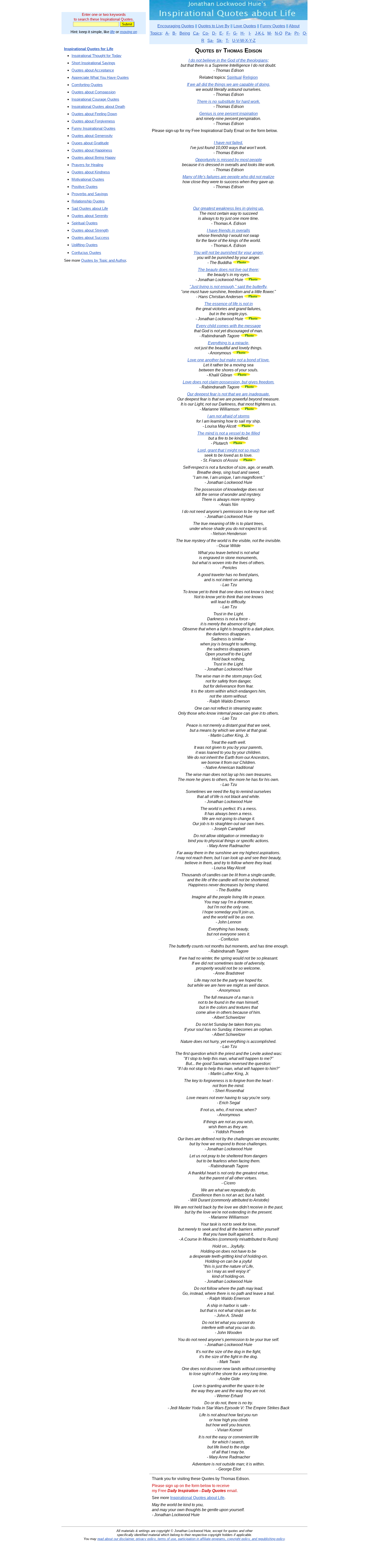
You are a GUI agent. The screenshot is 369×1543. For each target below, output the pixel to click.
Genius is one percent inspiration (228, 113)
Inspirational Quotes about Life (197, 1498)
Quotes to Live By (213, 26)
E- (221, 33)
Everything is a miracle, (228, 343)
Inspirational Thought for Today (96, 55)
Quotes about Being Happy (94, 157)
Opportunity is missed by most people (228, 160)
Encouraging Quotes (175, 26)
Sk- (220, 40)
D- (214, 33)
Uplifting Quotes (85, 245)
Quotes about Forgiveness (93, 121)
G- (235, 33)
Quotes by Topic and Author (103, 260)
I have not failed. (228, 143)
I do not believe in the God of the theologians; (229, 60)
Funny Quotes (272, 26)
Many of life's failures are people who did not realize (228, 177)
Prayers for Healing (87, 165)
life (112, 32)
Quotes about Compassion (93, 92)
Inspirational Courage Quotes (95, 99)
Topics (156, 33)
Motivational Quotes (88, 179)
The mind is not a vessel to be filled (228, 433)
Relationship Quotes (88, 201)
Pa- (288, 33)
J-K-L (259, 33)
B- (174, 33)
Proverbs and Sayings (90, 194)
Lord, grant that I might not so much (229, 450)
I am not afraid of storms (228, 416)
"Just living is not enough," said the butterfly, (228, 287)
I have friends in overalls (228, 230)
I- (250, 33)
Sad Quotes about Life (90, 208)
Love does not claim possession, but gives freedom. (228, 382)
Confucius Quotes (86, 252)
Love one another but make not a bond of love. (229, 360)
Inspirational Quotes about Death (98, 106)
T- (227, 40)
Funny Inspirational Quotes (93, 128)
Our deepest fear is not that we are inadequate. (228, 394)
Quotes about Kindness (91, 172)
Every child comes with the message (228, 326)
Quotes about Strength (90, 230)
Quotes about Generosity (92, 135)
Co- (206, 33)
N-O (278, 33)
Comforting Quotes (87, 85)
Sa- (210, 40)
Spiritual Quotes (85, 223)
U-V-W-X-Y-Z (244, 40)
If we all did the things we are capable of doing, (228, 84)
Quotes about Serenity (90, 216)
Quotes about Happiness (92, 150)
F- (228, 33)
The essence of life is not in (228, 304)
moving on (128, 32)
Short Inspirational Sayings (93, 63)
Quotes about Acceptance (93, 70)
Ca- (196, 33)
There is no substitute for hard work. (228, 101)
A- (167, 33)
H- (242, 33)
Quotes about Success (90, 237)
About (294, 26)
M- (269, 33)
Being (184, 33)
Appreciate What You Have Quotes (100, 77)
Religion (250, 77)
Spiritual (234, 77)
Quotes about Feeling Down (94, 114)
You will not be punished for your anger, (229, 252)
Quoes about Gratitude (90, 143)
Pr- (297, 33)
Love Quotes (244, 26)
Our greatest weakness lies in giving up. (228, 208)
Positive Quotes (85, 186)
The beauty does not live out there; (228, 269)
